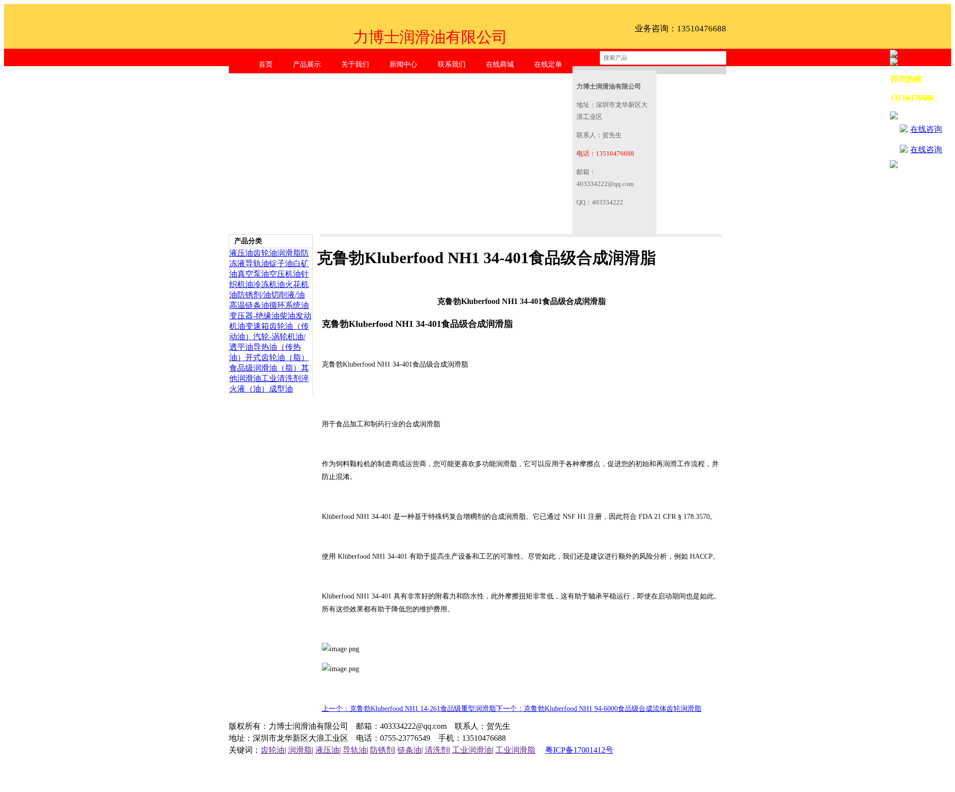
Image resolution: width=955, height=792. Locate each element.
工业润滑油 (472, 750)
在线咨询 (926, 129)
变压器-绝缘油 (254, 315)
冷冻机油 (269, 284)
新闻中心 (403, 64)
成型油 (281, 389)
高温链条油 (249, 305)
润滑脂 (289, 253)
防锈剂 (382, 750)
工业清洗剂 (281, 378)
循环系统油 (289, 305)
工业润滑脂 (515, 750)
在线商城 (500, 64)
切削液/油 (288, 295)
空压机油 (285, 274)
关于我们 (355, 64)
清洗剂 (437, 750)
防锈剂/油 (254, 295)
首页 (266, 64)
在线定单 (548, 64)
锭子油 (281, 263)
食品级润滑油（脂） (265, 368)
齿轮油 (265, 253)
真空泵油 (253, 274)
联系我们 (452, 64)
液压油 (241, 253)
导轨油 (257, 263)
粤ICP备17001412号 (579, 750)
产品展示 (307, 64)
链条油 (409, 750)
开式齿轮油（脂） (277, 357)
